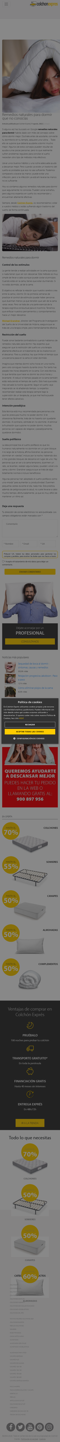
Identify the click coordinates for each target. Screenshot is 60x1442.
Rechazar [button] (30, 724)
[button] (29, 738)
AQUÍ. (21, 718)
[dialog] (29, 721)
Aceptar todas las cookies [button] (30, 731)
